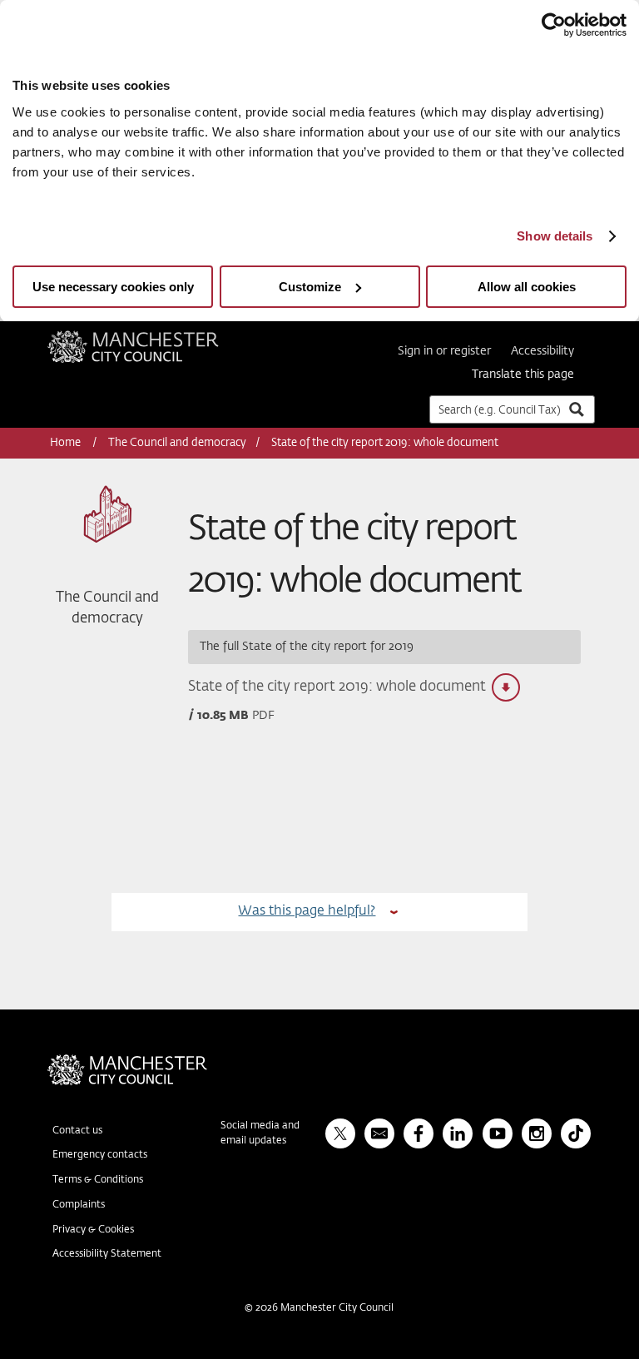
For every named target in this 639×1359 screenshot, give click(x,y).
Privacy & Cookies (93, 1230)
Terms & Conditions (97, 1180)
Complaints (78, 1205)
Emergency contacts (99, 1155)
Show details (554, 236)
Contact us (77, 1131)
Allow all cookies (527, 287)
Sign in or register (444, 351)
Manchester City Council (155, 337)
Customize (310, 287)
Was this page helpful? (306, 911)
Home (66, 443)
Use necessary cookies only (113, 287)
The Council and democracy (177, 443)
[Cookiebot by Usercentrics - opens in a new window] (554, 24)
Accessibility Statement (106, 1254)
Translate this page (523, 374)
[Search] (576, 409)
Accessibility (542, 351)
